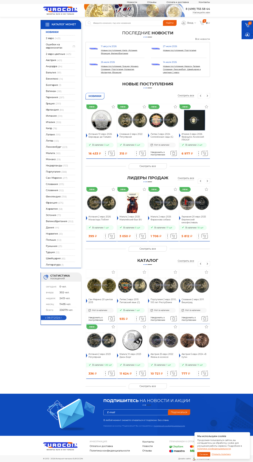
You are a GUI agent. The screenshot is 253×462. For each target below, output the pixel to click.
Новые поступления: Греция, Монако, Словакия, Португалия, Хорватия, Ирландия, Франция (120, 69)
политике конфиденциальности (214, 448)
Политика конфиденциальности (110, 450)
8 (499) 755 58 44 (198, 9)
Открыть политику (221, 454)
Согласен (204, 454)
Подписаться (179, 412)
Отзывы (152, 2)
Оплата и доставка (177, 2)
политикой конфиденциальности (169, 426)
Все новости (202, 39)
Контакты (204, 2)
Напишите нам (201, 12)
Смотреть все (186, 95)
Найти (170, 22)
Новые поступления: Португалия (179, 50)
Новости (132, 2)
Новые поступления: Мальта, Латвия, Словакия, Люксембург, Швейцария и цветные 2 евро (182, 69)
